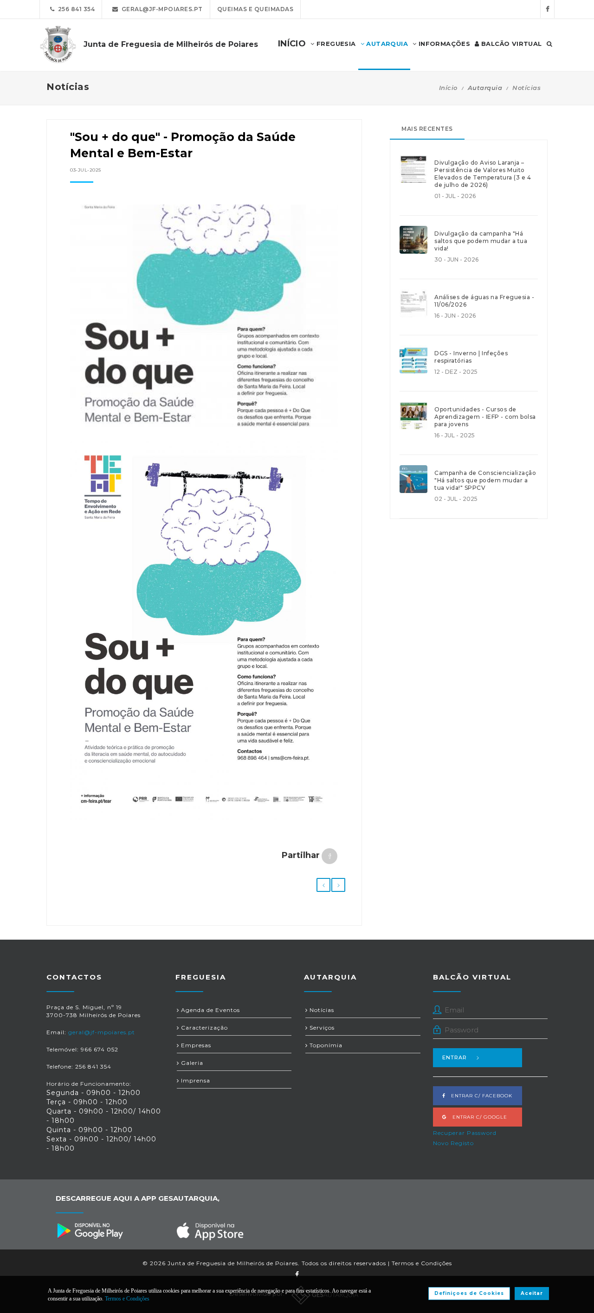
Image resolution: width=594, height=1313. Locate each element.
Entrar (454, 1057)
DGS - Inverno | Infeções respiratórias (471, 357)
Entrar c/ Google (477, 1117)
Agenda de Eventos (209, 1009)
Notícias (526, 87)
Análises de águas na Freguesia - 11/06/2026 (484, 301)
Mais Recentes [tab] (427, 128)
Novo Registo (453, 1143)
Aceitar (532, 1293)
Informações (443, 43)
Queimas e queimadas (255, 9)
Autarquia (386, 43)
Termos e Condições (422, 1263)
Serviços (321, 1027)
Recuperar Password (465, 1132)
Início (448, 87)
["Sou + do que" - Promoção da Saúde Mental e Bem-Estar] (204, 320)
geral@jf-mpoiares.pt (160, 9)
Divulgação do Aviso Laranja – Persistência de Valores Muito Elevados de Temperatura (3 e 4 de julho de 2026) (482, 173)
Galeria (191, 1062)
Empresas (195, 1045)
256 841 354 (75, 9)
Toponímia (325, 1045)
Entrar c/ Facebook (479, 1096)
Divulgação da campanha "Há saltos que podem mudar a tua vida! (480, 241)
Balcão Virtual (510, 43)
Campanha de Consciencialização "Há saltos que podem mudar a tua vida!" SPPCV (485, 480)
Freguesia (335, 43)
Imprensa (194, 1080)
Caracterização (203, 1027)
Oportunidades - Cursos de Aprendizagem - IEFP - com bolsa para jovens (485, 417)
